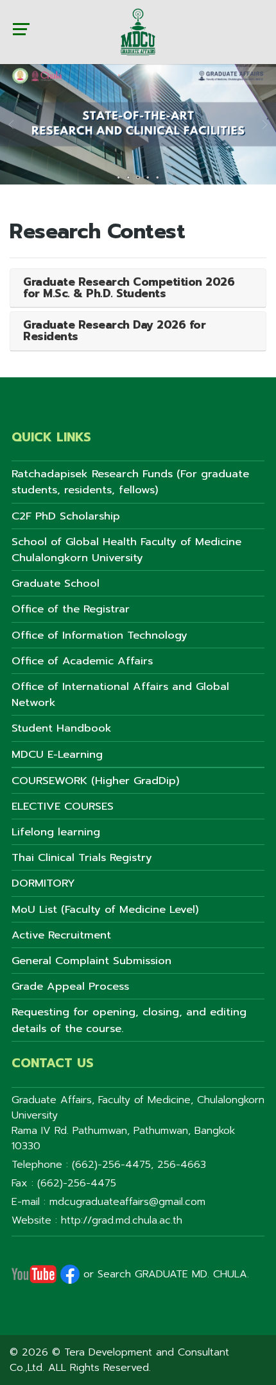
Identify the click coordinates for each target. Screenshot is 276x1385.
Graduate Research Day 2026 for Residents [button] (114, 330)
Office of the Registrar (71, 609)
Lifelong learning (56, 832)
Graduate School (55, 583)
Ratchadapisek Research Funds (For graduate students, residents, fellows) (130, 482)
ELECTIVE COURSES (63, 806)
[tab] (138, 288)
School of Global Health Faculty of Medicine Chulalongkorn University (126, 550)
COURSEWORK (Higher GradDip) (95, 781)
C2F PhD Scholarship (66, 516)
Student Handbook (62, 728)
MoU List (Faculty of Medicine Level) (105, 909)
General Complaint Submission (91, 961)
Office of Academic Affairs (82, 661)
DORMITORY (43, 883)
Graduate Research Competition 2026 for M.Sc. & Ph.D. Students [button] (128, 288)
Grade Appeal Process (70, 986)
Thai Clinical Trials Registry (82, 857)
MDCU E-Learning (57, 754)
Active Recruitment (61, 935)
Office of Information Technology (99, 635)
